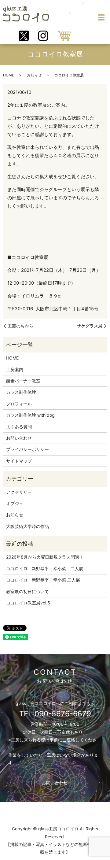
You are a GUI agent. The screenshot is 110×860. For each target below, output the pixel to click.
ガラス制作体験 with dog (30, 415)
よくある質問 (19, 426)
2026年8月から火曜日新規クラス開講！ (44, 556)
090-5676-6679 (63, 713)
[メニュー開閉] (101, 17)
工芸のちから (20, 325)
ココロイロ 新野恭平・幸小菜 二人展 (44, 568)
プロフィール (19, 403)
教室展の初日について (27, 591)
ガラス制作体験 (21, 392)
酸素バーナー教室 (23, 380)
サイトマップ (19, 460)
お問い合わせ (19, 438)
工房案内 (14, 369)
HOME (8, 75)
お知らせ (34, 75)
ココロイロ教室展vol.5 (28, 602)
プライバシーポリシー (27, 449)
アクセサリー (19, 492)
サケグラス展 (89, 325)
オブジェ (14, 503)
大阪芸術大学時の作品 (27, 526)
